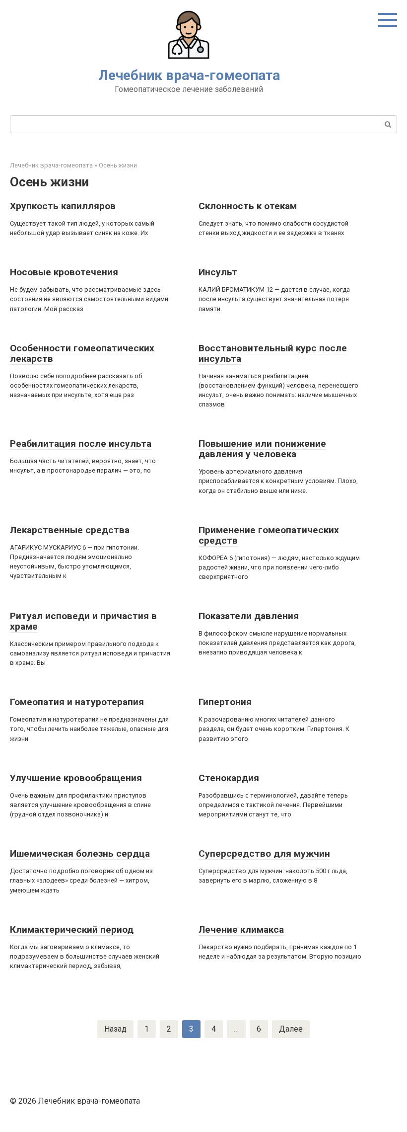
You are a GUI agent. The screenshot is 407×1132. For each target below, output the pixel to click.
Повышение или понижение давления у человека (262, 449)
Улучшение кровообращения (76, 778)
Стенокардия (229, 778)
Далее (291, 1029)
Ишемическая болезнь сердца (80, 853)
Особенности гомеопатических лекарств (82, 353)
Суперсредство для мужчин (264, 853)
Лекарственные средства (70, 530)
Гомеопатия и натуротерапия (77, 702)
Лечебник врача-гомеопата (189, 75)
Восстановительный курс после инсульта (273, 353)
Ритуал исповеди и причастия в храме (83, 621)
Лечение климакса (241, 929)
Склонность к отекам (248, 206)
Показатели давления (249, 616)
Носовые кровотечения (64, 272)
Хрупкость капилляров (63, 206)
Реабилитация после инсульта (80, 443)
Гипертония (225, 702)
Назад (115, 1029)
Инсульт (218, 272)
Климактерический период (72, 929)
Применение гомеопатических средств (269, 535)
